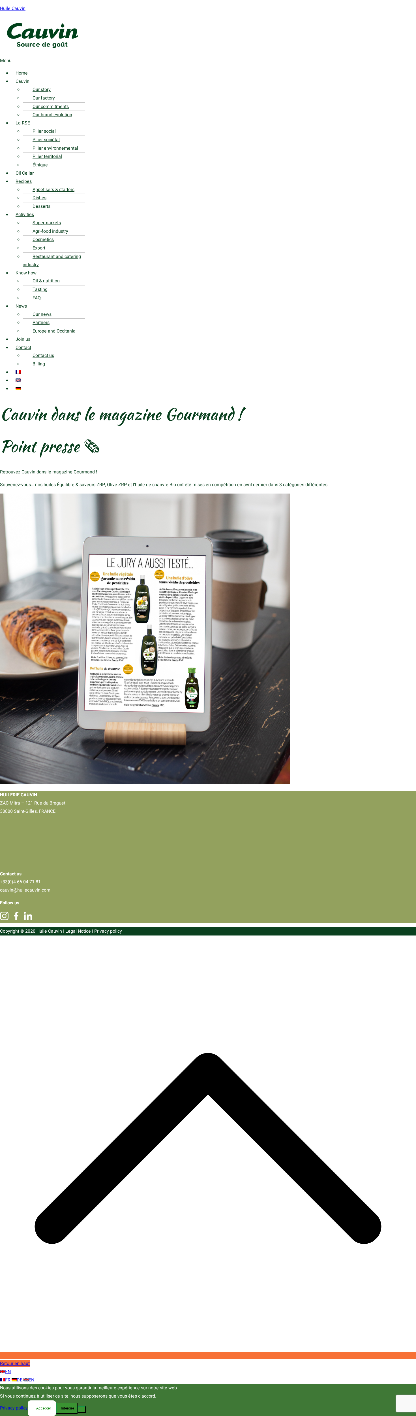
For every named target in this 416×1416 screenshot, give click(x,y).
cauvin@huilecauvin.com (25, 890)
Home (22, 73)
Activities (25, 214)
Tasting (40, 289)
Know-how (26, 273)
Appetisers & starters (53, 189)
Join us (23, 339)
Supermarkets (47, 222)
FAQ (37, 298)
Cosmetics (43, 239)
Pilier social (44, 131)
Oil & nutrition (46, 281)
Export (39, 248)
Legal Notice (78, 931)
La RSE (23, 123)
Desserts (41, 206)
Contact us (43, 355)
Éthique (40, 165)
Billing (39, 364)
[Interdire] (82, 1409)
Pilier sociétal (46, 139)
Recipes (24, 181)
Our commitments (51, 106)
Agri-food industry (50, 231)
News (21, 306)
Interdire (67, 1408)
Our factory (44, 98)
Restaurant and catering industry (52, 260)
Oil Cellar (25, 173)
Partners (41, 322)
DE (20, 1380)
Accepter (43, 1408)
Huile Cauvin (12, 8)
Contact (23, 347)
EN (8, 1371)
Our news (42, 314)
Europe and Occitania (54, 331)
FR (8, 1380)
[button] (191, 61)
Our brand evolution (52, 114)
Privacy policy (108, 931)
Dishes (39, 197)
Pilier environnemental (55, 148)
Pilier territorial (47, 156)
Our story (42, 89)
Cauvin (22, 81)
